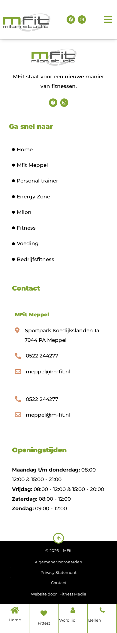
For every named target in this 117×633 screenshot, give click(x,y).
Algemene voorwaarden (58, 561)
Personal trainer (37, 181)
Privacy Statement (58, 572)
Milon (24, 212)
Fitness (26, 228)
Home (25, 149)
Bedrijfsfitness (35, 259)
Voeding (28, 243)
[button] (109, 19)
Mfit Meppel (32, 165)
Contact (58, 582)
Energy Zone (33, 197)
